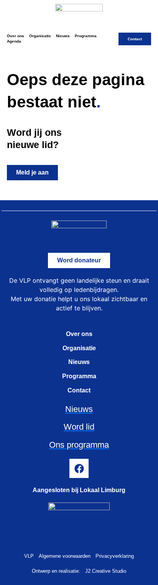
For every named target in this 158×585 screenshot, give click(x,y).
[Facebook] (79, 468)
